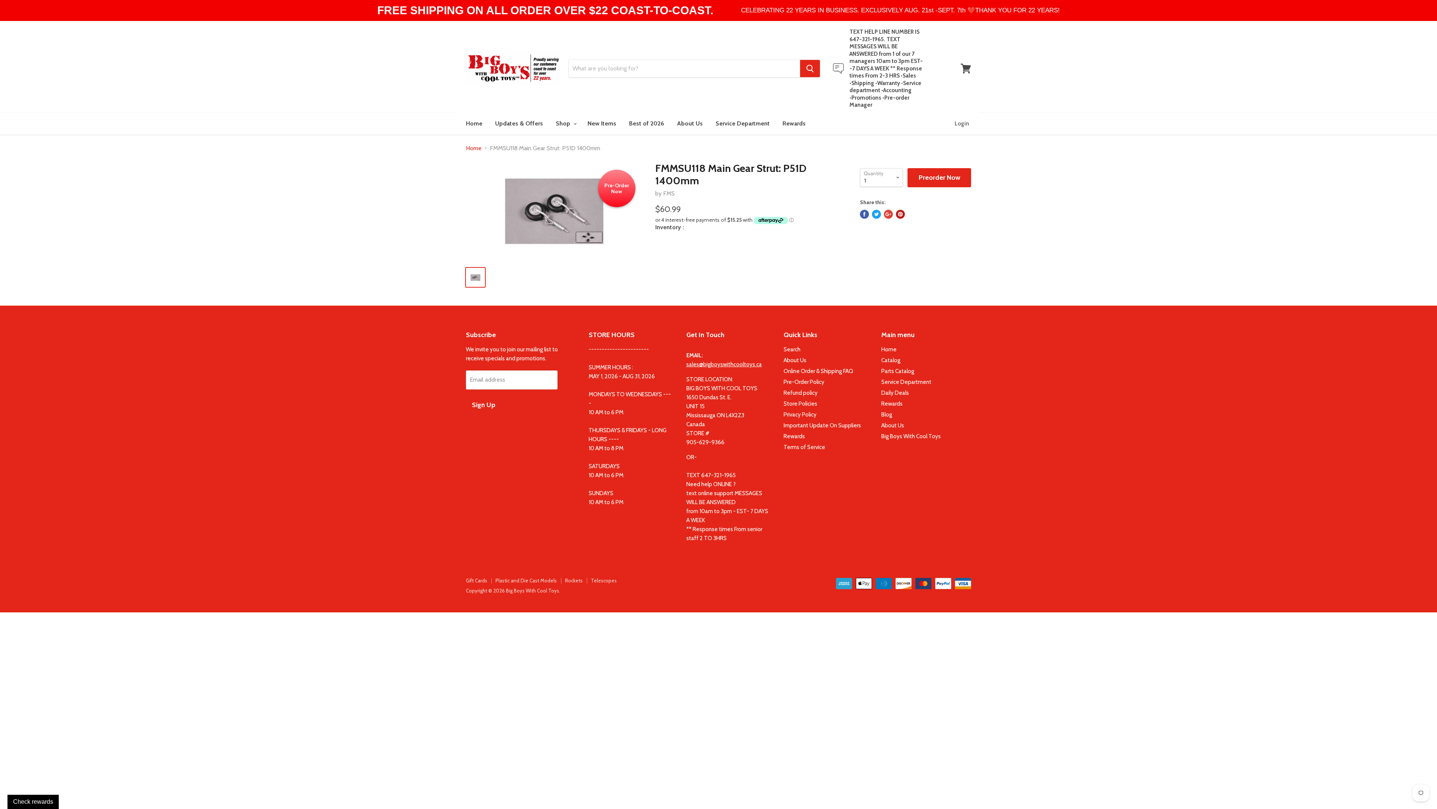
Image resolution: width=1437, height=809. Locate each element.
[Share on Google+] (888, 214)
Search (792, 349)
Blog (886, 414)
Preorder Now (939, 177)
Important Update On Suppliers (822, 425)
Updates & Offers (519, 123)
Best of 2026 (646, 123)
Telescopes (604, 581)
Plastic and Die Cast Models (526, 581)
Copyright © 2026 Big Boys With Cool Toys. (513, 591)
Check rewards (33, 802)
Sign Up (483, 405)
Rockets (574, 581)
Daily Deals (895, 393)
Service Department (743, 123)
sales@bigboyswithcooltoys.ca (724, 364)
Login (962, 123)
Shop (564, 123)
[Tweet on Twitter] (876, 214)
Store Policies (800, 403)
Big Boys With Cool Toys (911, 436)
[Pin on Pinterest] (900, 214)
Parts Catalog (897, 371)
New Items (602, 123)
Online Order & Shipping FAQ (818, 371)
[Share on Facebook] (864, 214)
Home (474, 123)
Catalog (890, 360)
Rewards (794, 123)
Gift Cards (476, 581)
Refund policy (801, 393)
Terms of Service (804, 447)
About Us (690, 123)
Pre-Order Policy (804, 382)
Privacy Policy (800, 414)
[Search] (810, 68)
